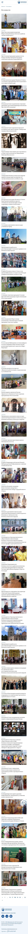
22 (25, 897)
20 (20, 897)
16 (10, 897)
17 (12, 897)
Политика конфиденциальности (9, 929)
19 (17, 897)
